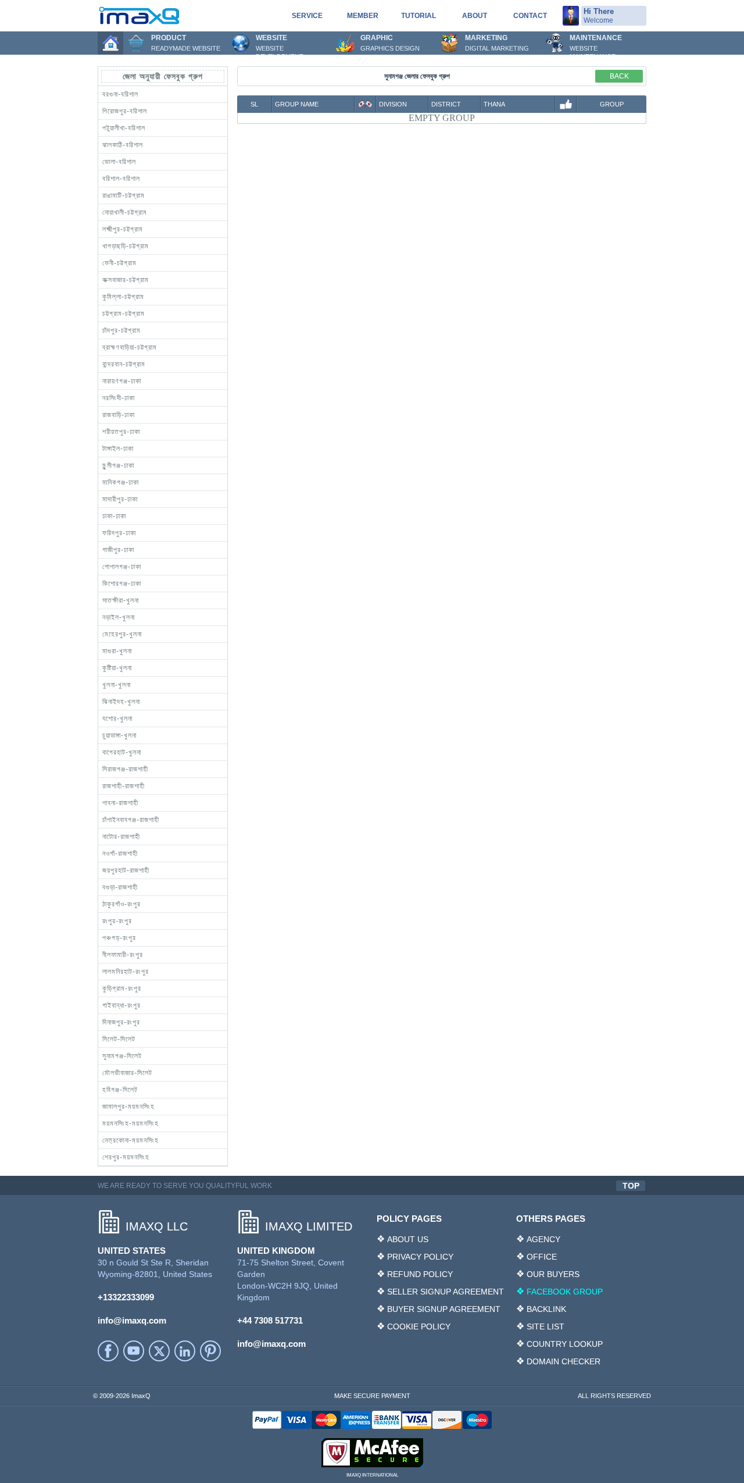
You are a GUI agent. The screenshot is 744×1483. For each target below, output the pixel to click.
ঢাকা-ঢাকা (114, 516)
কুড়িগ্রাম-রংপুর (121, 988)
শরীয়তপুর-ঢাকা (121, 432)
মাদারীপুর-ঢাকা (120, 499)
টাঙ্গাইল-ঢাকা (118, 448)
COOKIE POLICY (418, 1326)
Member (362, 16)
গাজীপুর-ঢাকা (118, 550)
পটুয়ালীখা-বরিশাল (123, 128)
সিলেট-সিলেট (118, 1039)
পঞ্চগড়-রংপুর (119, 938)
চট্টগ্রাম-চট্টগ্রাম (123, 314)
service (307, 16)
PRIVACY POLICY (420, 1256)
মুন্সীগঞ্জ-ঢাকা (118, 465)
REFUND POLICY (420, 1274)
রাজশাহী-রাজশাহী (123, 786)
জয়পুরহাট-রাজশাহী (125, 870)
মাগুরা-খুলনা (117, 651)
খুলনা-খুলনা (116, 685)
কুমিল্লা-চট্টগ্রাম (123, 297)
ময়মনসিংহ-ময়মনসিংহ (130, 1123)
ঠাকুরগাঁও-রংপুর (121, 904)
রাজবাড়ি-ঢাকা (118, 415)
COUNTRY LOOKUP (565, 1344)
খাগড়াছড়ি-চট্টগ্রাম (125, 246)
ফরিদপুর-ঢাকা (119, 533)
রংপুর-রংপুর (117, 921)
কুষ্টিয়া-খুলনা (117, 668)
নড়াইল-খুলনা (118, 617)
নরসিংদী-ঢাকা (118, 398)
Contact (530, 16)
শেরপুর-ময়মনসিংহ (125, 1157)
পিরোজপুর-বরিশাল (124, 111)
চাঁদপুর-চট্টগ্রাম (121, 330)
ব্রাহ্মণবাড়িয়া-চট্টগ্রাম (129, 347)
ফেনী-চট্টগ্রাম (119, 263)
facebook (108, 1351)
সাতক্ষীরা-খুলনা (120, 600)
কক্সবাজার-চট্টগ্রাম (125, 280)
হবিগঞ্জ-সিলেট (120, 1090)
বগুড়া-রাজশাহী (120, 887)
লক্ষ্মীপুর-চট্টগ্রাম (122, 229)
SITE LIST (545, 1326)
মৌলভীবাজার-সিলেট (127, 1073)
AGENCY (543, 1239)
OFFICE (542, 1256)
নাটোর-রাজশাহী (121, 837)
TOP (631, 1185)
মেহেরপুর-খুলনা (122, 634)
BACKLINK (546, 1309)
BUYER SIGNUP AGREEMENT (443, 1309)
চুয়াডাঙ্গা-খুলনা (119, 735)
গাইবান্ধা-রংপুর (121, 1005)
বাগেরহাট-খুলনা (121, 752)
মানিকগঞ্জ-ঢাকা (120, 482)
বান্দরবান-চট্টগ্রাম (123, 364)
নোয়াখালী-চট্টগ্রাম (124, 212)
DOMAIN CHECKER (563, 1361)
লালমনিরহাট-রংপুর (125, 972)
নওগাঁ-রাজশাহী (120, 853)
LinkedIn (185, 1351)
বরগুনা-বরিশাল (120, 94)
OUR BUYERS (553, 1274)
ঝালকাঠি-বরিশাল (122, 145)
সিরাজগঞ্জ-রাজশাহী (125, 769)
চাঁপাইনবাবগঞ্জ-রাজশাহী (130, 820)
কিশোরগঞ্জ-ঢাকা (121, 583)
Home (110, 43)
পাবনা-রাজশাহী (120, 803)
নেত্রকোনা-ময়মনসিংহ (130, 1140)
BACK (619, 76)
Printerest (210, 1351)
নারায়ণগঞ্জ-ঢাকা (121, 381)
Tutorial (418, 16)
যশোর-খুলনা (117, 718)
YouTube (133, 1351)
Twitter (159, 1351)
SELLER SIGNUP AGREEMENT (445, 1291)
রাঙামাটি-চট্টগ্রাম (123, 195)
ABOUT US (407, 1239)
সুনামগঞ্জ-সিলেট (122, 1056)
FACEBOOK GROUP (565, 1291)
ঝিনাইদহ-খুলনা (121, 702)
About (474, 16)
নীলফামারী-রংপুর (122, 955)
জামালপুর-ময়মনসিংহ (128, 1107)
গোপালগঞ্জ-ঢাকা (121, 567)
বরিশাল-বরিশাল (121, 179)
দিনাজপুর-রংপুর (121, 1022)
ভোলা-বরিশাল (119, 162)
